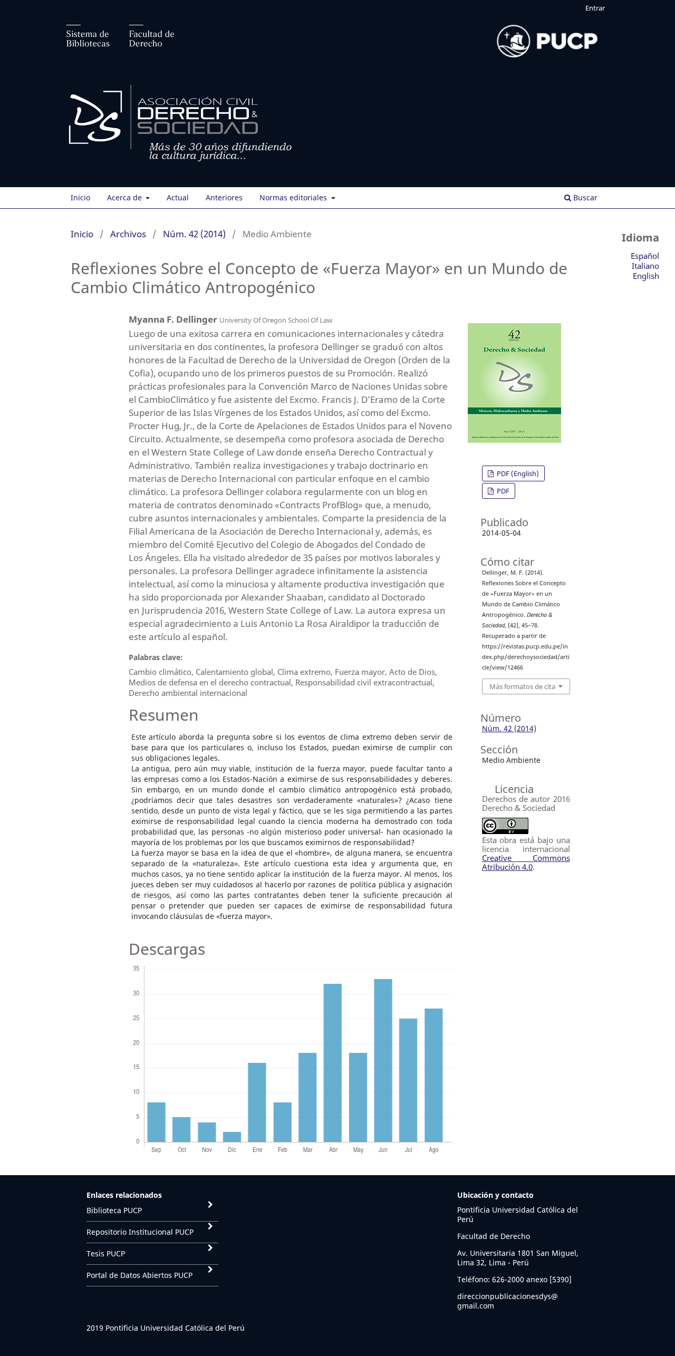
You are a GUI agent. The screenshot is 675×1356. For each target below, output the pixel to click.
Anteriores (224, 197)
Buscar (584, 197)
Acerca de (125, 197)
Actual (178, 197)
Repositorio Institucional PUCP (140, 1232)
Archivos (128, 234)
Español (645, 255)
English (646, 275)
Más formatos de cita (522, 686)
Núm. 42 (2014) (194, 234)
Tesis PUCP (105, 1253)
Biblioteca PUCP (114, 1210)
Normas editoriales (294, 197)
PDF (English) (517, 473)
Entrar (595, 8)
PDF (502, 491)
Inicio (80, 197)
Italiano (645, 265)
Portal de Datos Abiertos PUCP (139, 1275)
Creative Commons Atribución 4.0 (526, 862)
